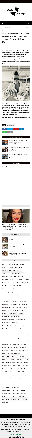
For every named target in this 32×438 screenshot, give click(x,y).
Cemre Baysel (5, 298)
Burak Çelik (12, 285)
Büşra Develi (14, 292)
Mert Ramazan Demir (16, 353)
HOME (21, 434)
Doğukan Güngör (6, 307)
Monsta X (12, 359)
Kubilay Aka (23, 347)
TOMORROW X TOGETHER (8, 381)
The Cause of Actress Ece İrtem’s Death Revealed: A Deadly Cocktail (18, 141)
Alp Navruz (4, 267)
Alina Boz (22, 264)
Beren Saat (20, 276)
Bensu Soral (13, 276)
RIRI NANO (4, 45)
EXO (13, 307)
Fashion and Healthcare (8, 319)
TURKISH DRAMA (9, 27)
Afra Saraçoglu (6, 264)
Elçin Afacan (16, 310)
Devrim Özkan (5, 304)
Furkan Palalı (14, 322)
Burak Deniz (5, 285)
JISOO (18, 335)
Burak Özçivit (20, 285)
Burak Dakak (25, 282)
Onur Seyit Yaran (17, 365)
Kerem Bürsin (24, 344)
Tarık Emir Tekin (14, 384)
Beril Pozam (5, 279)
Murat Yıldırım (26, 359)
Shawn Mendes (6, 378)
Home (3, 27)
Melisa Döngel (5, 353)
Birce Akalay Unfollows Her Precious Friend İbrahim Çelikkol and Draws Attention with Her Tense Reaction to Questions (15, 226)
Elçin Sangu (23, 310)
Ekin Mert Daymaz (6, 310)
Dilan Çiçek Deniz (23, 304)
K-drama (4, 338)
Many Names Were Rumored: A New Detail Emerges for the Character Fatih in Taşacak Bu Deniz (19, 156)
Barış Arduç (5, 276)
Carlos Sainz (21, 295)
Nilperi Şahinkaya (6, 365)
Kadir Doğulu (25, 341)
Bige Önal (12, 279)
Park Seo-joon (5, 368)
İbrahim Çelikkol (22, 396)
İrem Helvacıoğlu (15, 399)
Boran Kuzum (5, 282)
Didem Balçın (14, 304)
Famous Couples (15, 316)
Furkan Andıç (5, 322)
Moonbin (19, 359)
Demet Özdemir (23, 301)
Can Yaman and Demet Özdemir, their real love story (19, 238)
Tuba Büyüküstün (15, 387)
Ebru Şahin (18, 307)
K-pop (17, 338)
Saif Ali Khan (5, 371)
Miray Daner (5, 359)
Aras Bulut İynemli (6, 270)
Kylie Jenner (5, 350)
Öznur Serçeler (13, 396)
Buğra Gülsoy (5, 292)
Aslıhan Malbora (17, 270)
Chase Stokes (22, 298)
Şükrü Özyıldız (5, 402)
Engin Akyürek (5, 316)
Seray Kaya (5, 375)
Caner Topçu (5, 295)
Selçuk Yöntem (21, 371)
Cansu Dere (13, 295)
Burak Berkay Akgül (15, 282)
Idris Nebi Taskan (6, 335)
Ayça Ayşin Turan (15, 273)
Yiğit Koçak (22, 390)
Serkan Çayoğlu (24, 375)
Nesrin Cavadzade (10, 362)
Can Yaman (22, 292)
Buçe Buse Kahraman (16, 289)
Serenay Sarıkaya (14, 375)
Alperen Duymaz (13, 267)
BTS (23, 273)
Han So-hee (5, 328)
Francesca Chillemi (20, 319)
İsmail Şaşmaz (24, 399)
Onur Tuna (25, 365)
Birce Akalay (19, 279)
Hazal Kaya (20, 328)
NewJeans (19, 362)
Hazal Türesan (14, 332)
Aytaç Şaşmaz (5, 273)
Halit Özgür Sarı (19, 325)
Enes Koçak (20, 313)
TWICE (26, 381)
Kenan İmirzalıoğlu (14, 344)
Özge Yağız (5, 396)
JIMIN (14, 335)
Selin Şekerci (13, 371)
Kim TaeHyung (14, 347)
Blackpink (27, 279)
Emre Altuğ (4, 313)
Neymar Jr (26, 362)
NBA (3, 362)
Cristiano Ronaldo (6, 301)
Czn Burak (15, 301)
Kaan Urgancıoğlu (6, 341)
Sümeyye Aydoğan (16, 378)
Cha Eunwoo (14, 298)
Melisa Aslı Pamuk (23, 350)
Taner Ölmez (5, 384)
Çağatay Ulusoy (6, 393)
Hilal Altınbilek (23, 332)
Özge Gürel (23, 393)
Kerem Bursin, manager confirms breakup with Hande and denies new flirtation (19, 252)
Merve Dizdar (15, 356)
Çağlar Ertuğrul (15, 393)
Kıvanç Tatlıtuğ (13, 350)
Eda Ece (25, 307)
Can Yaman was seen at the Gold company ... (19, 244)
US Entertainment (6, 390)
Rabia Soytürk (21, 368)
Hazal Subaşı (5, 332)
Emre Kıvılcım (12, 313)
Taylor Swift (22, 384)
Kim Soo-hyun (5, 347)
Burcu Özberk (5, 289)
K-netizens (11, 338)
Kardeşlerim (5, 344)
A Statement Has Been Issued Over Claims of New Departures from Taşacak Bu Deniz (19, 148)
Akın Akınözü (15, 264)
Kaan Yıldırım (16, 341)
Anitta (20, 267)
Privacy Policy (13, 434)
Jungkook (24, 335)
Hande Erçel (13, 328)
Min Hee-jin (22, 356)
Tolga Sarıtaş (5, 387)
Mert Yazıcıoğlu (5, 356)
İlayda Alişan (5, 399)
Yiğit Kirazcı (15, 390)
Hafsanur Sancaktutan (7, 325)
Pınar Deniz (13, 368)
